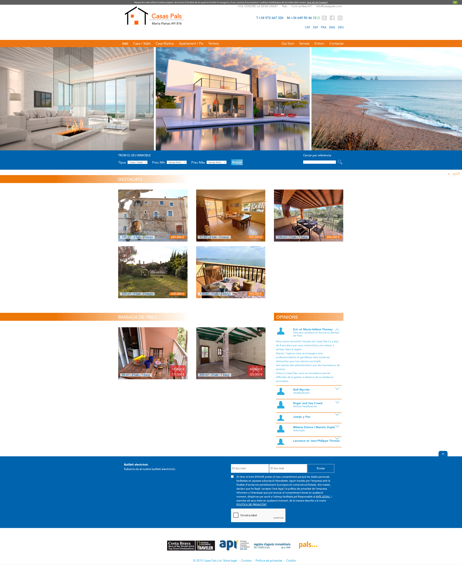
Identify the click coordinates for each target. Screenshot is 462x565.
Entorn (319, 43)
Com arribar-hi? (301, 6)
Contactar (336, 43)
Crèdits (291, 560)
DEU (341, 27)
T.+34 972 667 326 (269, 18)
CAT (307, 27)
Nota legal (230, 560)
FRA (323, 27)
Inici (125, 43)
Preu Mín (158, 162)
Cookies (246, 560)
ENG (332, 27)
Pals (285, 6)
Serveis (304, 43)
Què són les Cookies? (317, 2)
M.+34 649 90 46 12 (302, 18)
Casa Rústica (165, 43)
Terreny (213, 43)
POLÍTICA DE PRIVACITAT (251, 504)
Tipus (122, 162)
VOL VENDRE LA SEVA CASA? (258, 6)
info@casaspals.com (329, 6)
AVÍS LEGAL (323, 496)
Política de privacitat (269, 560)
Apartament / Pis (191, 43)
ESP (315, 27)
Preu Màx (198, 162)
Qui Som (288, 43)
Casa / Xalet (142, 43)
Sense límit (175, 162)
